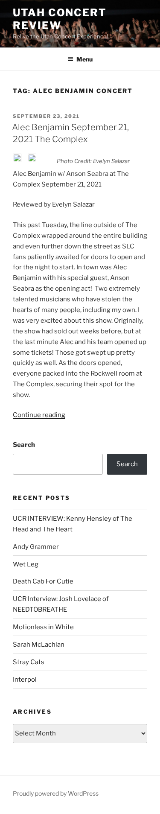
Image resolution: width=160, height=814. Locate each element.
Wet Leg (25, 564)
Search (24, 445)
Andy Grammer (36, 547)
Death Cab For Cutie (43, 581)
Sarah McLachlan (38, 644)
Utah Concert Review (60, 19)
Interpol (25, 679)
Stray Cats (28, 662)
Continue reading (39, 415)
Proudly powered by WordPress (56, 793)
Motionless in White (43, 627)
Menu (84, 59)
